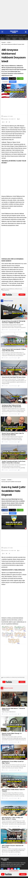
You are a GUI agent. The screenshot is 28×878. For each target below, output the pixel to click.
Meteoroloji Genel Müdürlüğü (18, 677)
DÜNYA (8, 42)
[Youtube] (12, 869)
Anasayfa (3, 42)
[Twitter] (5, 869)
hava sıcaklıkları (6, 677)
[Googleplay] (18, 869)
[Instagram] (8, 869)
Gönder (21, 78)
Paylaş (6, 78)
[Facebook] (2, 869)
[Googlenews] (15, 869)
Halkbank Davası (18, 288)
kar (11, 677)
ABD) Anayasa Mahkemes (8, 288)
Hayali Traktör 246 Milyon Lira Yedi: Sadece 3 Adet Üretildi (17, 35)
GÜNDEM (9, 479)
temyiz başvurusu (5, 290)
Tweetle (13, 78)
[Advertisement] (14, 15)
